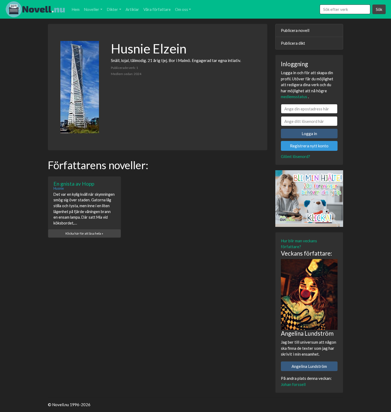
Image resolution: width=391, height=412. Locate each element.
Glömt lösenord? (295, 156)
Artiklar (132, 9)
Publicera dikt (293, 43)
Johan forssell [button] (293, 384)
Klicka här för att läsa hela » (84, 233)
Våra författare (157, 9)
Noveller (91, 9)
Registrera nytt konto (309, 145)
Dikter (112, 9)
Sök (379, 9)
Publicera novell (295, 30)
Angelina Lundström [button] (309, 366)
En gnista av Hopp (73, 184)
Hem (76, 9)
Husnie (58, 188)
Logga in (309, 133)
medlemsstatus (294, 96)
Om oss (181, 9)
